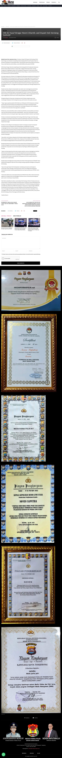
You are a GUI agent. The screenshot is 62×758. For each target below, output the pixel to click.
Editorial (7, 26)
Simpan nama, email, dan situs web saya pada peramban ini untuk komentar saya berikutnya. (21, 254)
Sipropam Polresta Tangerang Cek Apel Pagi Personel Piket (6, 228)
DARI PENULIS (17, 216)
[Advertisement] (31, 15)
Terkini (48, 2)
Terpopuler (42, 2)
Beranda (35, 2)
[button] (59, 2)
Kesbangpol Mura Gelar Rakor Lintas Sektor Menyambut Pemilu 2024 (9, 203)
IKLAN (38, 753)
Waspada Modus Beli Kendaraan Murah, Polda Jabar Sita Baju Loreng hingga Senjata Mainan (20, 229)
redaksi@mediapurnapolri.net (34, 748)
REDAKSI (32, 753)
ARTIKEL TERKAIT (6, 216)
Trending (53, 2)
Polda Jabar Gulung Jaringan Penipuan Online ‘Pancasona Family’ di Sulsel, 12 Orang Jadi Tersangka (33, 229)
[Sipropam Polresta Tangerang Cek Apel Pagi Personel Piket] (7, 222)
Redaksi (6, 37)
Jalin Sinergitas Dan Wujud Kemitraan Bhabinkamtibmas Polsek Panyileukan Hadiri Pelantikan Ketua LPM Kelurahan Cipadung (31, 204)
